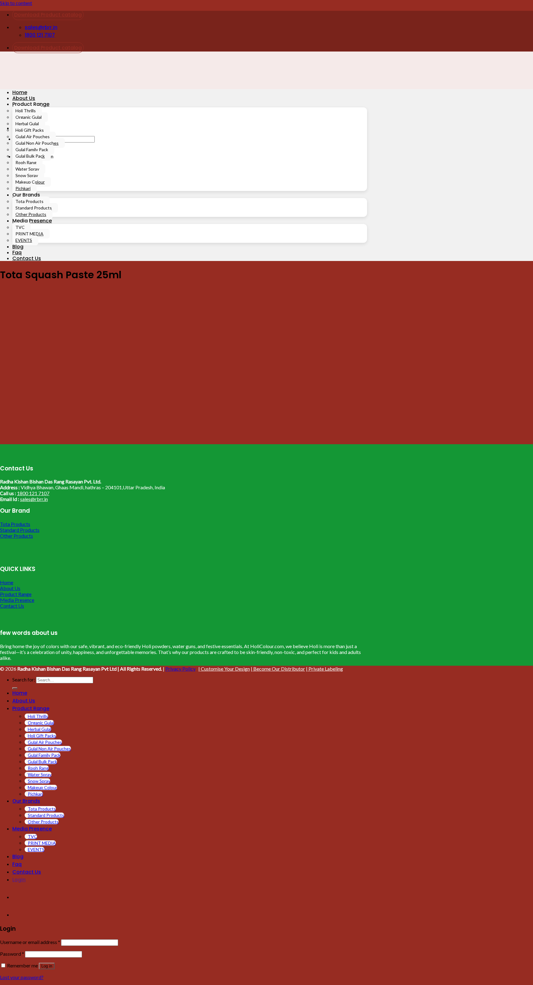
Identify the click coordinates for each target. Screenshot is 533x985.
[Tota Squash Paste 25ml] (77, 441)
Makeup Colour (30, 181)
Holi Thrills (25, 110)
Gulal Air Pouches (32, 136)
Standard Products (33, 207)
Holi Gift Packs (29, 130)
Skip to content (16, 3)
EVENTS (23, 240)
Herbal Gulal (27, 123)
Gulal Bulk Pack (30, 156)
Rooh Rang (25, 162)
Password (12, 954)
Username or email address (30, 942)
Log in (46, 966)
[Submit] (14, 688)
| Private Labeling (324, 669)
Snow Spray (26, 175)
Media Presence (32, 220)
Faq (17, 252)
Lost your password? (21, 977)
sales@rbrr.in (34, 499)
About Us (23, 98)
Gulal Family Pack (31, 149)
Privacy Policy (180, 669)
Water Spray (27, 169)
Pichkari (23, 188)
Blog (17, 246)
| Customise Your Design (224, 669)
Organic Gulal (28, 117)
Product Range (30, 104)
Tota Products (29, 201)
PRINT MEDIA (29, 233)
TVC (20, 227)
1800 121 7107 (33, 493)
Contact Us (26, 258)
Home (19, 92)
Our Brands (26, 194)
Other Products (30, 214)
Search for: (23, 679)
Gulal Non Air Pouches (37, 143)
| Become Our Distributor (278, 669)
